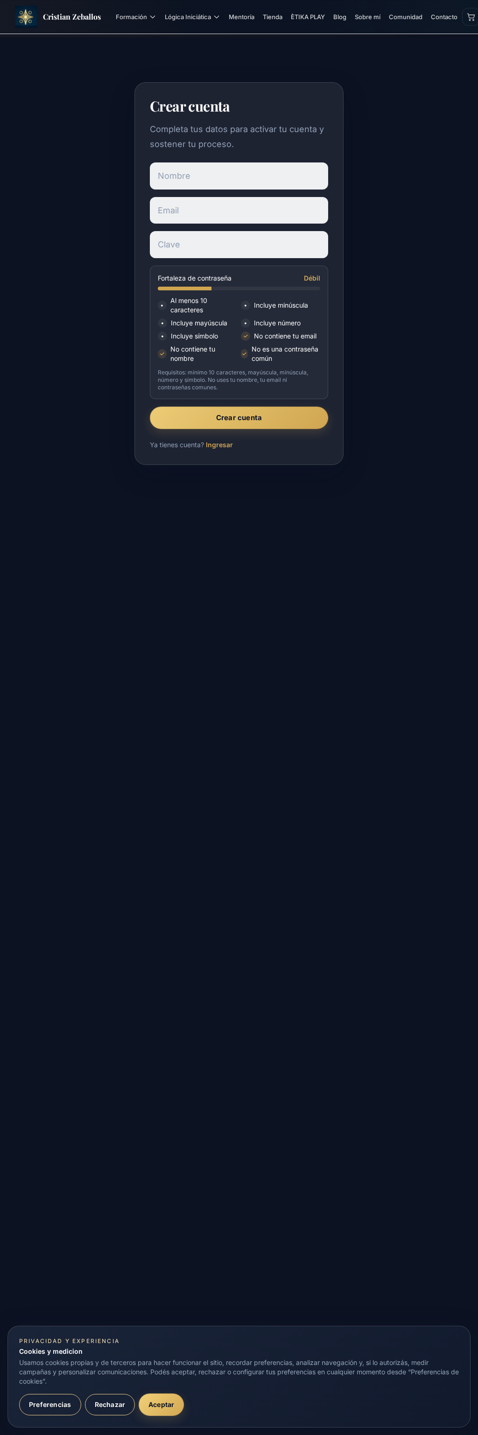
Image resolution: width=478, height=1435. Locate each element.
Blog (339, 17)
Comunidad (405, 17)
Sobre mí (367, 17)
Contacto (444, 17)
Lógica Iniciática (188, 17)
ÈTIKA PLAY (308, 17)
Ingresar (219, 445)
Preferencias (50, 1404)
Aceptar (161, 1404)
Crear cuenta (239, 417)
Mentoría (241, 17)
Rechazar (110, 1404)
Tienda (272, 17)
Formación (131, 17)
